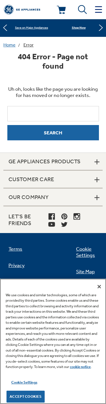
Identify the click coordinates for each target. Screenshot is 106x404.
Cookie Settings (24, 382)
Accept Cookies (26, 396)
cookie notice (80, 367)
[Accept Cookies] (99, 286)
